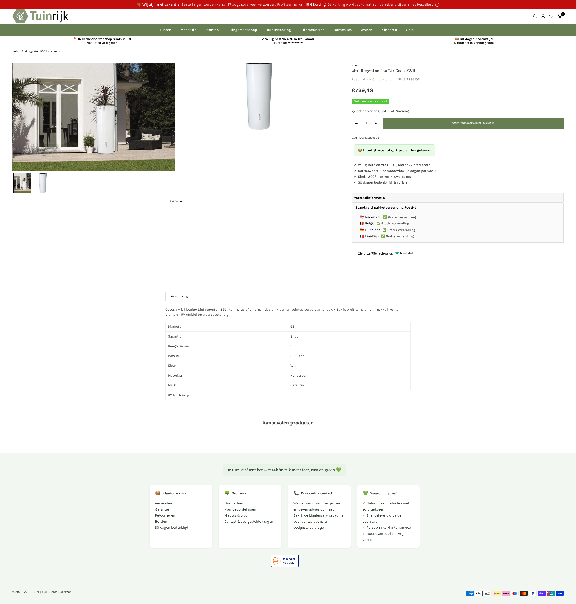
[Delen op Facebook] (181, 201)
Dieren (165, 30)
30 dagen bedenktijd (171, 527)
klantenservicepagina (326, 515)
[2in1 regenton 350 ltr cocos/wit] (43, 183)
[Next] (331, 116)
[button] (560, 16)
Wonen (367, 30)
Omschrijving (179, 296)
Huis (15, 51)
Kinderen (389, 30)
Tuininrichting (278, 30)
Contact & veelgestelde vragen (248, 521)
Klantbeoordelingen (240, 509)
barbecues (343, 30)
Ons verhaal (234, 503)
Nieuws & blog (236, 515)
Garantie (162, 509)
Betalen (161, 521)
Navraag (402, 111)
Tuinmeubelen (312, 30)
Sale (410, 30)
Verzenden (163, 503)
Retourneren (165, 515)
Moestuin (188, 30)
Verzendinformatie (369, 198)
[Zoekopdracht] (535, 16)
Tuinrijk (356, 65)
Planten (212, 30)
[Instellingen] (543, 16)
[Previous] (21, 116)
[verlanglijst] (551, 16)
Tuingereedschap (242, 30)
